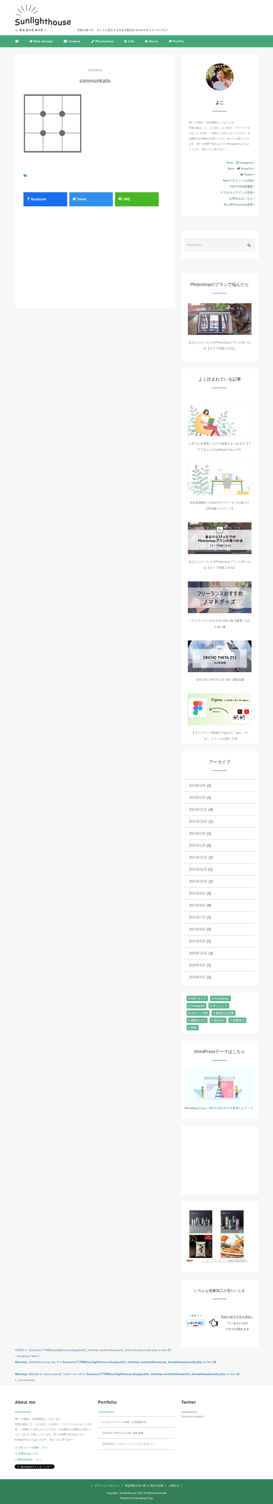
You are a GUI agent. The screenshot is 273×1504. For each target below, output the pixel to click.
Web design (43, 41)
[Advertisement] (58, 252)
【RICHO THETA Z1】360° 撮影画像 (219, 679)
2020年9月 (197, 965)
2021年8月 (197, 905)
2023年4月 (197, 786)
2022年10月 (198, 821)
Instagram (246, 162)
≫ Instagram (23, 1459)
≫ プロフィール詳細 (27, 1447)
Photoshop (103, 41)
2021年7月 (197, 917)
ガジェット (220, 1005)
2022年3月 (197, 833)
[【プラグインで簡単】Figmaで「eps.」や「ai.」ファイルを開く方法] (220, 709)
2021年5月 (197, 941)
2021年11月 (198, 869)
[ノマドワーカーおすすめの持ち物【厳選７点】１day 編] (220, 597)
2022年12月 (198, 809)
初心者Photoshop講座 (239, 204)
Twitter (249, 174)
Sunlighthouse (127, 1493)
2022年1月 (197, 845)
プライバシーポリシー (107, 1485)
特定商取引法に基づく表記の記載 (144, 1485)
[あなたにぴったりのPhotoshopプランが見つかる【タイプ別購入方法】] (220, 319)
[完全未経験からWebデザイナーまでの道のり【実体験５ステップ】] (220, 479)
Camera (73, 41)
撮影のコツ (198, 1020)
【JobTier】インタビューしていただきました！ (128, 1443)
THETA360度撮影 (241, 186)
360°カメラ (198, 998)
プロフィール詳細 (241, 180)
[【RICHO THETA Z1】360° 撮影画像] (220, 656)
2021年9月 (197, 893)
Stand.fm (247, 168)
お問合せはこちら (241, 198)
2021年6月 (197, 929)
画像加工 (239, 1020)
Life (130, 41)
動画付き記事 (225, 1013)
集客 (194, 1027)
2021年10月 (198, 881)
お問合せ (174, 1485)
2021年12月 (198, 857)
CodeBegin (221, 998)
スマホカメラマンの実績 (237, 192)
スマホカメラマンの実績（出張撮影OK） (124, 1422)
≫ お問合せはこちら (27, 1453)
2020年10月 (198, 953)
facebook (38, 199)
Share (153, 41)
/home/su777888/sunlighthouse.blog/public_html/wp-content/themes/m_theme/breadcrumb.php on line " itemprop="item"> (127, 1362)
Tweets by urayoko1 (192, 1416)
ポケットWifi (199, 1013)
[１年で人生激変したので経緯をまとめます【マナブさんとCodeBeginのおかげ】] (220, 420)
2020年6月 (197, 977)
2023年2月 (197, 798)
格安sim (219, 1020)
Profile (178, 41)
